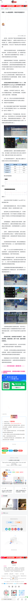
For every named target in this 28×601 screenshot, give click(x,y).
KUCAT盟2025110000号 (9, 581)
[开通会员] (25, 299)
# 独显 (15, 450)
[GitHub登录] (21, 529)
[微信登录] (9, 529)
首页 (3, 8)
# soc (4, 452)
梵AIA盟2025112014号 (19, 581)
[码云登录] (15, 529)
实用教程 (6, 8)
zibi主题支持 (15, 577)
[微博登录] (12, 529)
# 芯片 (20, 450)
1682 (10, 472)
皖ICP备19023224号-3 (7, 578)
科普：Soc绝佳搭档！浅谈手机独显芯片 (13, 12)
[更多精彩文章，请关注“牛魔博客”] (14, 378)
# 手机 (10, 450)
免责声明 (6, 573)
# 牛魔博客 (5, 450)
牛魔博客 (6, 470)
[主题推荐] (25, 295)
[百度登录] (18, 529)
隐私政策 (11, 573)
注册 (19, 522)
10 (14, 472)
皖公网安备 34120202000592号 (20, 578)
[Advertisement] (15, 25)
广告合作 (17, 573)
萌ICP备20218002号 (14, 579)
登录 (11, 522)
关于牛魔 (22, 573)
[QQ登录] (6, 529)
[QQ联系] (25, 302)
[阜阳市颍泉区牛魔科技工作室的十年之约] (25, 583)
